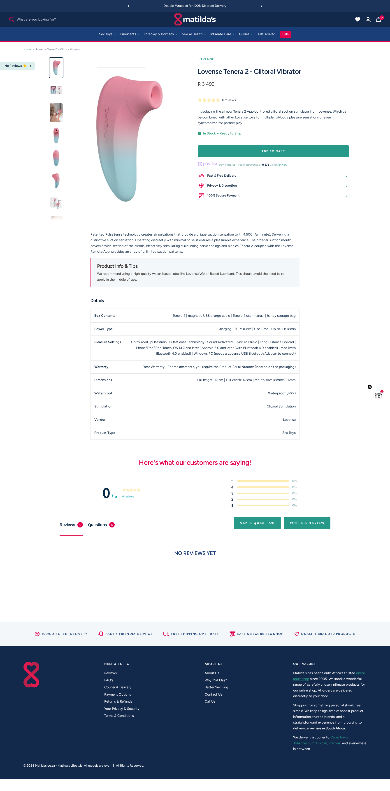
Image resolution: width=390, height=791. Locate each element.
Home (27, 49)
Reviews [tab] (70, 525)
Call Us (210, 701)
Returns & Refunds (118, 701)
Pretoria (335, 743)
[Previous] (129, 6)
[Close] (30, 66)
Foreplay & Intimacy (159, 34)
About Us (212, 673)
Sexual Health (192, 34)
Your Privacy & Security (121, 709)
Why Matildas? (216, 680)
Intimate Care (221, 34)
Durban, (322, 743)
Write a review (307, 523)
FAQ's (108, 680)
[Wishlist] (357, 19)
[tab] (101, 525)
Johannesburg (304, 743)
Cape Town (339, 737)
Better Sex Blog (216, 687)
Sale (285, 34)
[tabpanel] (195, 571)
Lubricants (128, 34)
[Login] (368, 19)
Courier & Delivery (117, 687)
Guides (244, 34)
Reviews (110, 673)
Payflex (281, 164)
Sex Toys (106, 34)
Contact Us (213, 694)
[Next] (261, 6)
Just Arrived (266, 34)
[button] (378, 395)
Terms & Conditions (119, 716)
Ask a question (257, 523)
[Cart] (378, 19)
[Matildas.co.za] (195, 19)
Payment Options (117, 694)
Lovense (206, 59)
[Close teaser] (369, 387)
